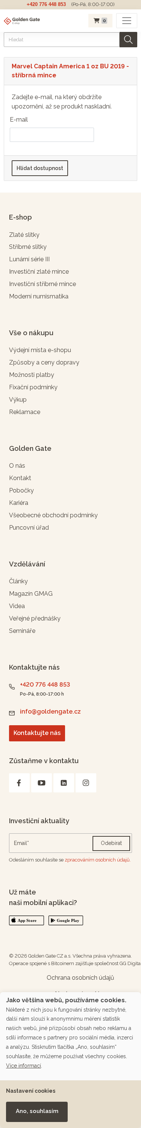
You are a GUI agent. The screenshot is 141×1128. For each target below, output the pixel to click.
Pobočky (21, 490)
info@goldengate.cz (50, 711)
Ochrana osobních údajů (80, 977)
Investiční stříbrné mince (42, 284)
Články (18, 581)
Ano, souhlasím (37, 1111)
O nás (17, 465)
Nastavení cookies (30, 1091)
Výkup (18, 399)
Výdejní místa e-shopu (40, 350)
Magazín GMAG (31, 593)
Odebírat (111, 843)
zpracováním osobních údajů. (98, 860)
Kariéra (18, 502)
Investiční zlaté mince (39, 271)
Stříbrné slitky (28, 246)
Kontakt (20, 478)
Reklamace (24, 412)
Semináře (22, 630)
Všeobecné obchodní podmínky (53, 515)
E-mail (19, 119)
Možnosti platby (31, 374)
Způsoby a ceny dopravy (44, 362)
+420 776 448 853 (46, 4)
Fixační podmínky (33, 387)
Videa (17, 606)
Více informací (23, 1066)
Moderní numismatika (38, 296)
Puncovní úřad (29, 527)
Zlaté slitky (24, 234)
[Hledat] (128, 39)
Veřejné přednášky (35, 618)
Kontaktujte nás (37, 732)
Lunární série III (29, 259)
